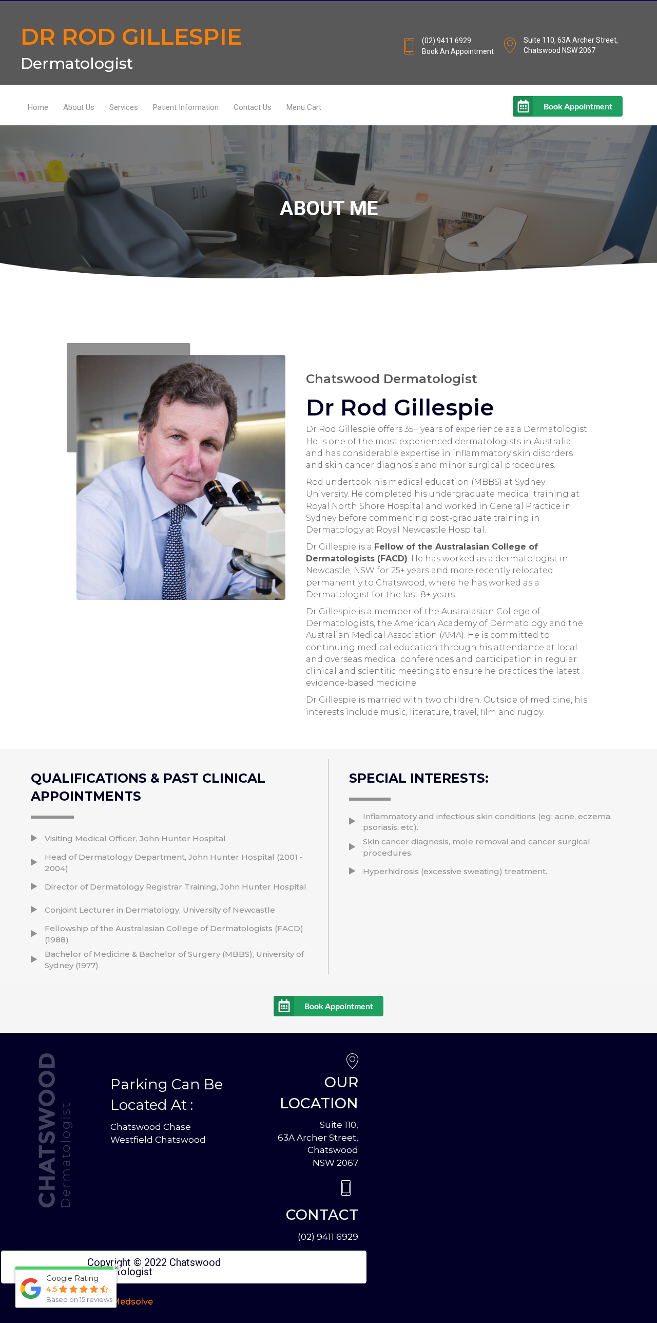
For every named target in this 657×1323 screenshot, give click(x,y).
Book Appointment (578, 106)
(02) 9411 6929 (328, 1237)
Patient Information (186, 107)
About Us (78, 107)
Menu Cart (303, 107)
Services (123, 107)
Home (38, 107)
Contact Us (253, 107)
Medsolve (132, 1302)
